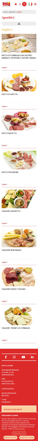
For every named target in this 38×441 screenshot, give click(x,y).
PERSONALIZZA (19, 433)
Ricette (5, 12)
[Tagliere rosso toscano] (19, 277)
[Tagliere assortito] (19, 199)
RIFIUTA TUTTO (10, 438)
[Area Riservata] (16, 4)
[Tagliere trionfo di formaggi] (19, 316)
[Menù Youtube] (23, 357)
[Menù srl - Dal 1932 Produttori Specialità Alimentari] (6, 4)
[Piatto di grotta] (19, 82)
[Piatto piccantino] (19, 160)
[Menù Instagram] (14, 357)
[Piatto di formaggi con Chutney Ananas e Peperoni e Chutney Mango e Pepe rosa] (19, 43)
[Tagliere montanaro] (19, 238)
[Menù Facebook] (6, 357)
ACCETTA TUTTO (27, 438)
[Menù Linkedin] (32, 357)
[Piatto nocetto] (19, 121)
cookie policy (19, 429)
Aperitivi (12, 12)
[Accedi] (20, 4)
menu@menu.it (6, 402)
